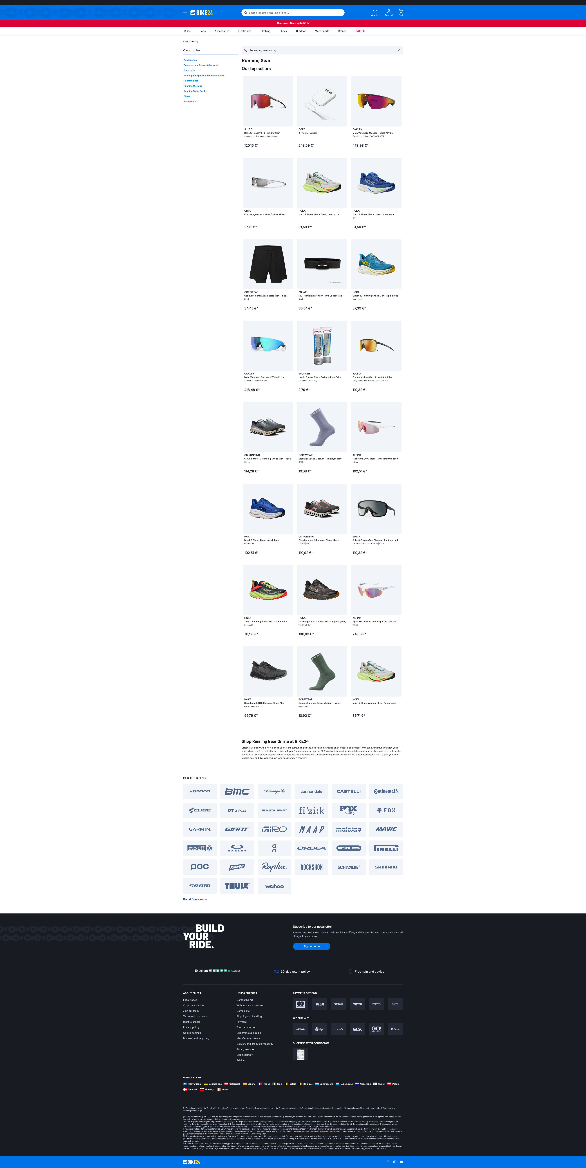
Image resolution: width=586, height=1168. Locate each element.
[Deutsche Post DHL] (300, 1029)
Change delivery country (240, 1119)
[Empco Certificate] (300, 1054)
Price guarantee (245, 1049)
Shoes (187, 96)
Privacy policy (191, 1027)
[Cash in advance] (395, 1004)
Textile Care (190, 101)
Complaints (243, 1010)
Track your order (246, 1027)
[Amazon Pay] (376, 1004)
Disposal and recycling (196, 1038)
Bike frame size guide (249, 1032)
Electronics (189, 70)
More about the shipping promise (384, 1136)
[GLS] (357, 1029)
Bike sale (282, 23)
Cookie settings (192, 1032)
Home (185, 41)
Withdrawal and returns (250, 1005)
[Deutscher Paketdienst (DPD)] (319, 1029)
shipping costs (239, 1108)
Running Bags (191, 80)
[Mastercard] (300, 1004)
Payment (241, 1021)
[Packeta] (395, 1029)
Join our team (191, 1010)
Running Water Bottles (195, 91)
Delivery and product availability (255, 1043)
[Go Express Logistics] (376, 1029)
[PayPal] (357, 1004)
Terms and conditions (195, 1016)
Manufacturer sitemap (249, 1038)
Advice (240, 1060)
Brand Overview (193, 899)
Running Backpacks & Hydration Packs (204, 75)
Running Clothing (193, 86)
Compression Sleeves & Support (201, 65)
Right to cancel (191, 1021)
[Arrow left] (246, 101)
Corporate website (193, 1005)
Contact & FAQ (245, 999)
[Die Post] (338, 1029)
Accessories (190, 60)
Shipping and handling (249, 1016)
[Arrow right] (290, 101)
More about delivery (393, 1131)
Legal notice (190, 999)
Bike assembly (245, 1054)
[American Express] (338, 1004)
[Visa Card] (319, 1004)
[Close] (399, 49)
